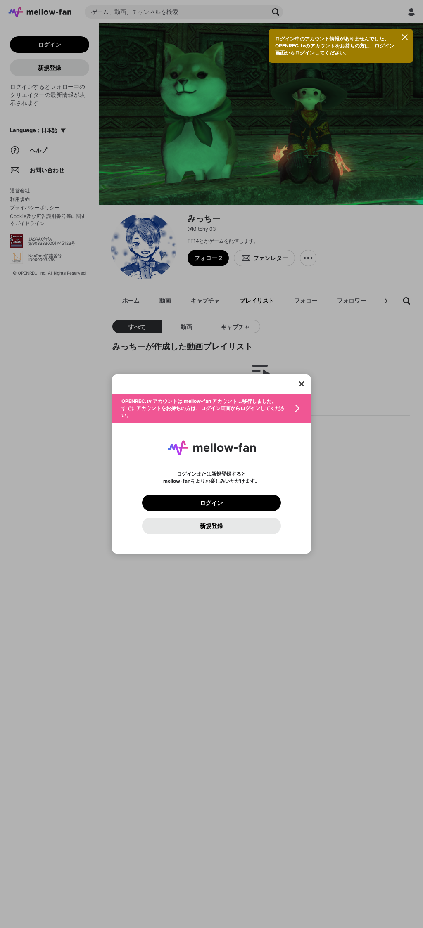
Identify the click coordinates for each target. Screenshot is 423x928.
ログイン (211, 503)
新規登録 (211, 526)
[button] (211, 408)
